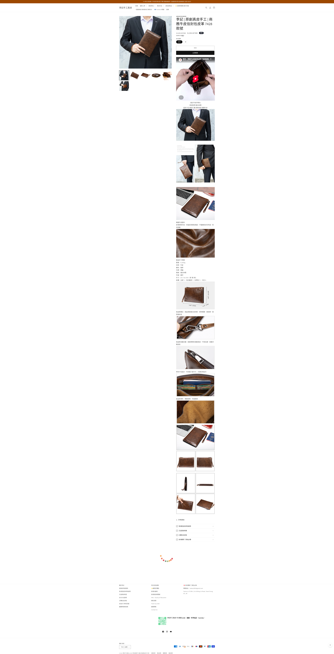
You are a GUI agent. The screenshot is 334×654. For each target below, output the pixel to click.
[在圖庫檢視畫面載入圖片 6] (124, 86)
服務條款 (153, 606)
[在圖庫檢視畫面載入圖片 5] (167, 75)
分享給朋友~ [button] (181, 520)
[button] (143, 6)
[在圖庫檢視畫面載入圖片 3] (145, 75)
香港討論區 (154, 591)
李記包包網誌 (155, 585)
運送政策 (171, 653)
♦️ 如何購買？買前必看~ (190, 585)
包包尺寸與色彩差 (124, 603)
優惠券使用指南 (123, 606)
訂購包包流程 (123, 600)
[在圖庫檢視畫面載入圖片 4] (156, 75)
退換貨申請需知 (123, 588)
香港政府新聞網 (155, 594)
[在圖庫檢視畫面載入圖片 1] (124, 75)
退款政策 (153, 653)
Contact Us (154, 610)
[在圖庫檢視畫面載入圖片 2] (135, 75)
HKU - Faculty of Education (158, 597)
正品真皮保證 (123, 594)
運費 (183, 35)
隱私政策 (153, 600)
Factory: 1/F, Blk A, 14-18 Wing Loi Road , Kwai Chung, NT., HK (198, 592)
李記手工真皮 (126, 653)
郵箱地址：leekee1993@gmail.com (193, 588)
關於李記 (121, 585)
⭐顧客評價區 (155, 588)
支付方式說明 (123, 597)
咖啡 (180, 42)
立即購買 (195, 53)
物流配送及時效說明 (125, 591)
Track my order (155, 603)
